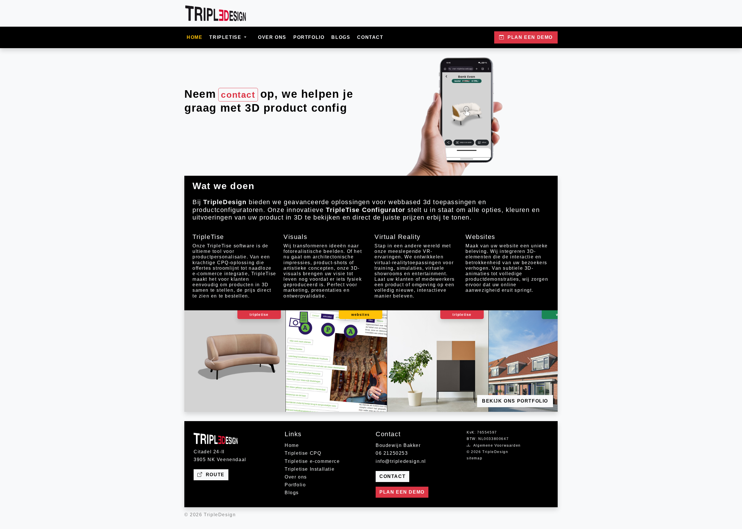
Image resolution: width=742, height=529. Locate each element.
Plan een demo (402, 492)
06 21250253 (392, 453)
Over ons (272, 37)
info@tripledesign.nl (401, 461)
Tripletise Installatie (309, 469)
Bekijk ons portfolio (515, 400)
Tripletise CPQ (303, 453)
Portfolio (308, 37)
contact (238, 94)
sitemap (474, 458)
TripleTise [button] (226, 37)
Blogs (340, 37)
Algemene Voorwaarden (496, 445)
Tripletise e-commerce (312, 461)
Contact (370, 37)
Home (194, 37)
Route (214, 474)
